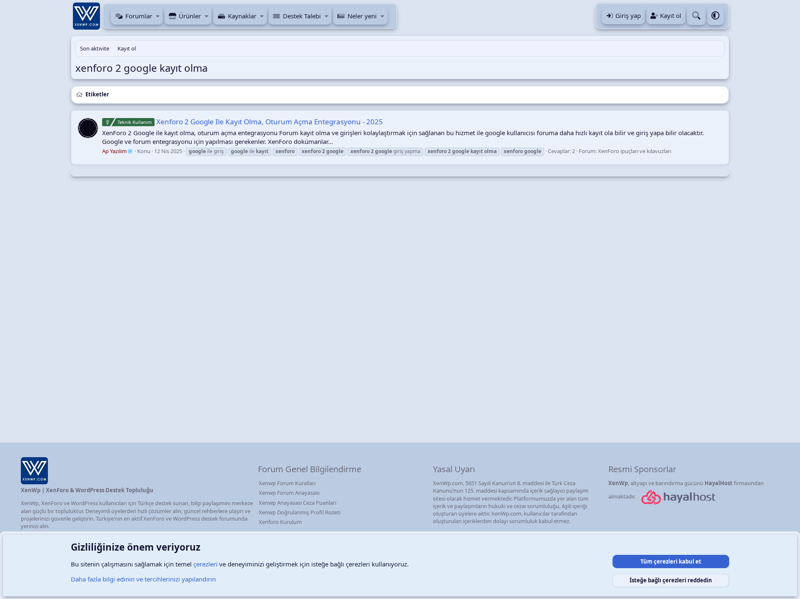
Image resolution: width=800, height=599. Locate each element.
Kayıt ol (127, 48)
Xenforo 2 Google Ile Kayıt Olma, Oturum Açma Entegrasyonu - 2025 (250, 121)
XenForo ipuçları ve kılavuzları (634, 151)
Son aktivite (94, 48)
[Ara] (696, 16)
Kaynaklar (242, 16)
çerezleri (205, 564)
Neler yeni (362, 16)
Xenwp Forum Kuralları (287, 483)
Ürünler (190, 16)
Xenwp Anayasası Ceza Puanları (297, 502)
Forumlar (138, 16)
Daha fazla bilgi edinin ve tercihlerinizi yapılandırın (143, 579)
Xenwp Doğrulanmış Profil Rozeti (299, 512)
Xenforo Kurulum (280, 522)
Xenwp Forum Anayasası (289, 492)
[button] (158, 16)
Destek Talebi (302, 16)
